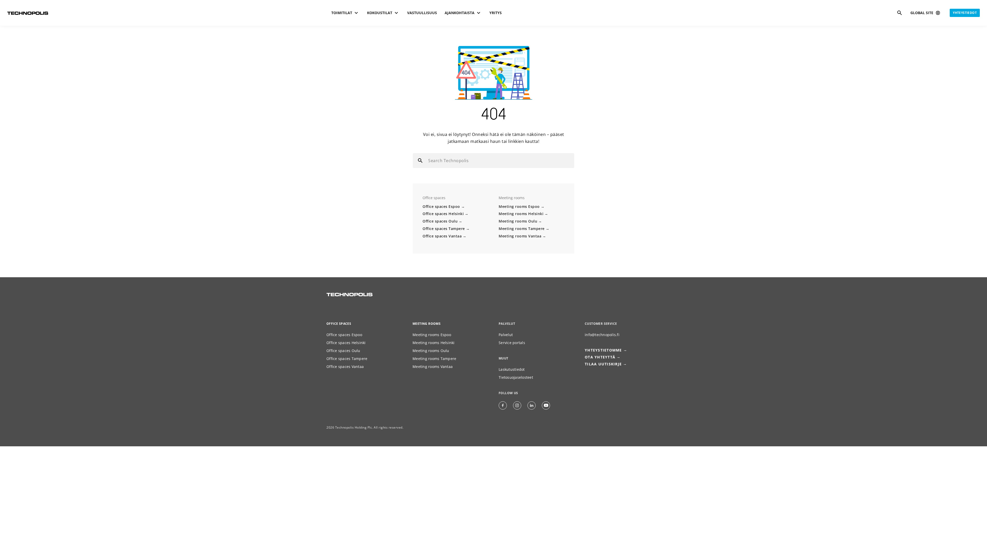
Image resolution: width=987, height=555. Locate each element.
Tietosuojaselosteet (516, 377)
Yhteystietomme (603, 350)
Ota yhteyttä (600, 357)
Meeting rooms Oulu (518, 221)
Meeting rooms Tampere (522, 228)
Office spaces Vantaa (442, 236)
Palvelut (506, 334)
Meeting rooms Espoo (519, 206)
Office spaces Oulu (440, 221)
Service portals (512, 342)
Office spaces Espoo (441, 206)
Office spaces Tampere (444, 228)
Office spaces (338, 323)
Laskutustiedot (512, 369)
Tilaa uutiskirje (603, 364)
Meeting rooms (427, 323)
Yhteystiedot (965, 13)
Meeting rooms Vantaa (520, 236)
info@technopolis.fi (602, 334)
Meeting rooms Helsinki (521, 213)
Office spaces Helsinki (443, 213)
